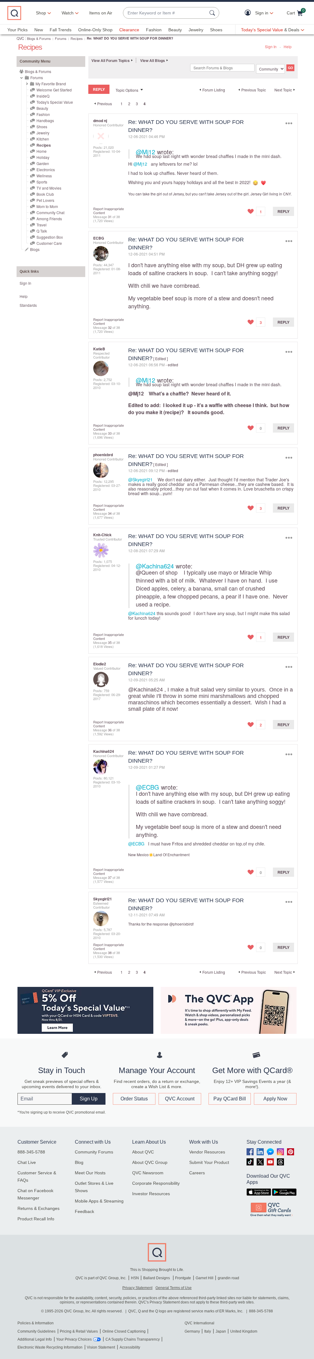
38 (110, 952)
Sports (41, 181)
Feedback (84, 1211)
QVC (20, 38)
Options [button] (288, 123)
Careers (197, 1172)
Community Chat (50, 212)
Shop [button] (41, 12)
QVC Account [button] (179, 1098)
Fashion (154, 29)
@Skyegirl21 (140, 479)
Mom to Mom (47, 206)
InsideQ (42, 95)
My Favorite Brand (51, 83)
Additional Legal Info (34, 1339)
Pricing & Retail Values (79, 1331)
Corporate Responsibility (156, 1183)
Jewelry (196, 29)
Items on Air (100, 12)
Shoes (216, 29)
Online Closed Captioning (124, 1331)
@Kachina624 (155, 565)
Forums (61, 38)
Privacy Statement (137, 1288)
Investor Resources (151, 1193)
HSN (135, 1278)
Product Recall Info (35, 1218)
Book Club (45, 194)
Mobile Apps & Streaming (99, 1201)
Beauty (175, 29)
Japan (221, 1331)
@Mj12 (145, 151)
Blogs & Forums (39, 38)
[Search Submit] (213, 12)
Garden (42, 163)
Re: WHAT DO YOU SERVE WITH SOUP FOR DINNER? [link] (130, 38)
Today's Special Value (54, 102)
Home (41, 151)
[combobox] (165, 13)
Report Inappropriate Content (108, 210)
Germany (192, 1331)
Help (288, 46)
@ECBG (147, 787)
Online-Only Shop (95, 29)
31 (110, 216)
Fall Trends (60, 29)
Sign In (271, 46)
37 (110, 877)
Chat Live (26, 1162)
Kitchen (42, 138)
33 (110, 433)
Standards (28, 305)
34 (110, 513)
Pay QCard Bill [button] (229, 1098)
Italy (207, 1331)
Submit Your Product (209, 1162)
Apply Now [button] (275, 1098)
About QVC (143, 1151)
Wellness (44, 175)
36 (110, 729)
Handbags (45, 120)
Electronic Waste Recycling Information (49, 1347)
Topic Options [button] (127, 90)
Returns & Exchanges (38, 1208)
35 (110, 642)
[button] (249, 13)
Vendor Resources (207, 1151)
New (38, 29)
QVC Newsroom (147, 1172)
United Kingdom (243, 1331)
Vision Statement (101, 1347)
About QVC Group (149, 1162)
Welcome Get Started (54, 89)
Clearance (129, 29)
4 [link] (145, 103)
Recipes (77, 38)
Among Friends (49, 218)
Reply (283, 211)
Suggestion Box (49, 237)
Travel (41, 224)
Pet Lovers (45, 200)
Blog (79, 1162)
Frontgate (183, 1278)
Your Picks (17, 29)
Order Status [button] (134, 1098)
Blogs (35, 249)
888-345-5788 (31, 1151)
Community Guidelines (36, 1331)
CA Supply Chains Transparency (132, 1339)
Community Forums (94, 1151)
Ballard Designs (157, 1278)
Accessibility (130, 1347)
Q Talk (41, 230)
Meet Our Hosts (90, 1172)
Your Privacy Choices (74, 1339)
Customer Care (49, 243)
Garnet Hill (204, 1278)
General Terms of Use (173, 1288)
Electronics (45, 169)
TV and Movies (48, 188)
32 (110, 327)
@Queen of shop (157, 572)
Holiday (42, 157)
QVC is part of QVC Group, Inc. (100, 1278)
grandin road (228, 1278)
